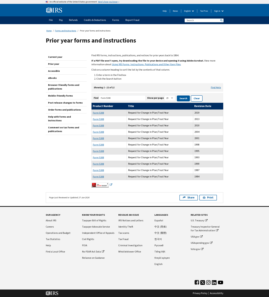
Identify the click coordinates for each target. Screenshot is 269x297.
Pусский (158, 245)
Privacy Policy (200, 293)
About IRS (51, 220)
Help (165, 11)
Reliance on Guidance (93, 257)
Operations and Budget (58, 233)
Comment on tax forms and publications (63, 129)
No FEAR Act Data (91, 251)
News (175, 11)
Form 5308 (98, 112)
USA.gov (195, 236)
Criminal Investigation (130, 245)
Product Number (103, 106)
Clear (197, 98)
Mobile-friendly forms (60, 95)
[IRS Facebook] (197, 281)
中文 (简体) (160, 226)
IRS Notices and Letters (130, 220)
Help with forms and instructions (59, 118)
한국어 (158, 239)
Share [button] (190, 197)
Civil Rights (88, 239)
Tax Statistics (53, 239)
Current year (55, 57)
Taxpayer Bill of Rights (94, 220)
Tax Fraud (123, 239)
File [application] (51, 20)
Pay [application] (61, 20)
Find (96, 98)
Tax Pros (204, 11)
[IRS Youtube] (220, 281)
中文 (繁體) (160, 233)
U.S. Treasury (197, 220)
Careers (50, 226)
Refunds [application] (73, 20)
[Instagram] (208, 281)
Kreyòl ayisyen (162, 257)
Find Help (216, 87)
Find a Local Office (55, 251)
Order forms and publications (64, 109)
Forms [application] (115, 20)
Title (131, 106)
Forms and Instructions (65, 30)
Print (210, 197)
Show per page (155, 98)
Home (49, 30)
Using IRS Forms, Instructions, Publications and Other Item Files (146, 64)
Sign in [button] (217, 11)
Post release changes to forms (65, 102)
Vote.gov (195, 249)
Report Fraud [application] (132, 20)
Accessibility (216, 293)
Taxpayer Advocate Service (96, 226)
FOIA (84, 245)
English (187, 11)
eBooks (52, 78)
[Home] (54, 8)
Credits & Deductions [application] (95, 20)
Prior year (53, 64)
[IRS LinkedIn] (214, 281)
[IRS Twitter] (202, 281)
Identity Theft (125, 226)
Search (221, 20)
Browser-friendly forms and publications (63, 86)
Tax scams (123, 233)
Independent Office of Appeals (98, 233)
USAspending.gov (200, 243)
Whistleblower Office (129, 251)
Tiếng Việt (159, 251)
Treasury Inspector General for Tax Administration (205, 228)
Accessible (54, 71)
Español (158, 220)
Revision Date (202, 106)
